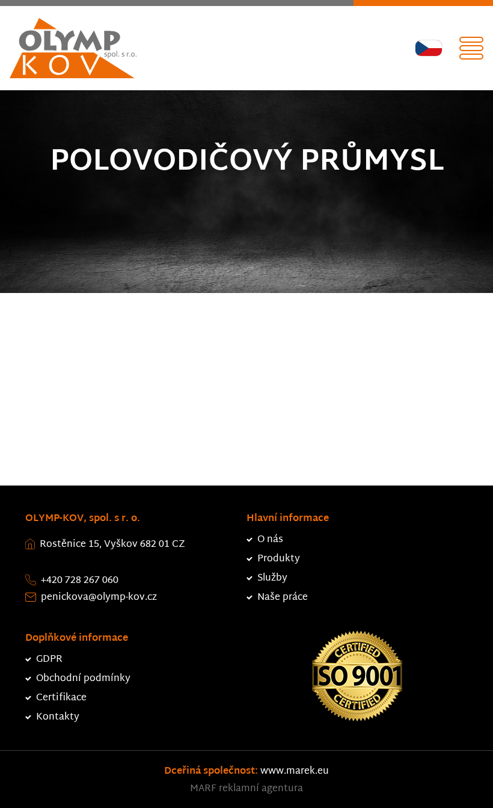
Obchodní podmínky (83, 679)
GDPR (49, 659)
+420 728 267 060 (79, 581)
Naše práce (282, 597)
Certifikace (61, 698)
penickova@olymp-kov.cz (99, 597)
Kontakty (57, 717)
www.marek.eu (294, 771)
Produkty (278, 559)
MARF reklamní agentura (246, 789)
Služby (272, 578)
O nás (270, 540)
